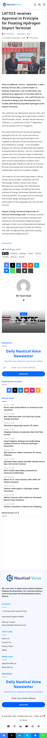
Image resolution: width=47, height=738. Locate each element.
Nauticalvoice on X (10, 513)
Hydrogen (23, 253)
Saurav (24, 720)
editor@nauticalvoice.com (16, 625)
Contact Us (6, 642)
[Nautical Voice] (12, 4)
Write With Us (7, 667)
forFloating (13, 253)
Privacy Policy (7, 646)
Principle (5, 257)
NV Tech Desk (9, 34)
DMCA (4, 650)
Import (30, 253)
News (23, 314)
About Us (5, 639)
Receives (14, 257)
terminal (21, 257)
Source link (6, 243)
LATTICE (38, 253)
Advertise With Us (9, 663)
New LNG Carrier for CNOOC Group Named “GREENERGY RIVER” (23, 321)
